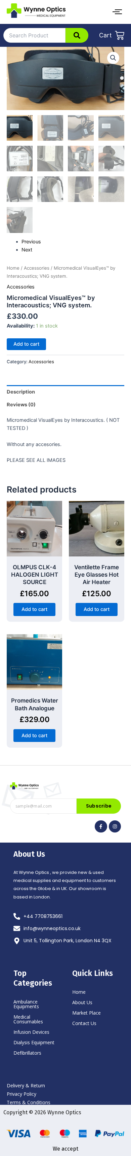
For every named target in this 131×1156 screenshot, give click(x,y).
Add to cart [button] (34, 609)
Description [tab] (21, 392)
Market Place (86, 1013)
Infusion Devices (31, 1032)
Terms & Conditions (28, 1102)
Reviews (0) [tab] (21, 405)
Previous (31, 242)
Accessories (36, 268)
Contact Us (84, 1023)
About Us (82, 1002)
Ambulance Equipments (26, 1004)
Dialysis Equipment (33, 1042)
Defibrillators (27, 1053)
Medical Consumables (28, 1019)
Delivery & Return (26, 1085)
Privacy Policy (21, 1094)
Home (13, 268)
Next (26, 250)
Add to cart (26, 344)
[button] (113, 58)
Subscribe (99, 806)
